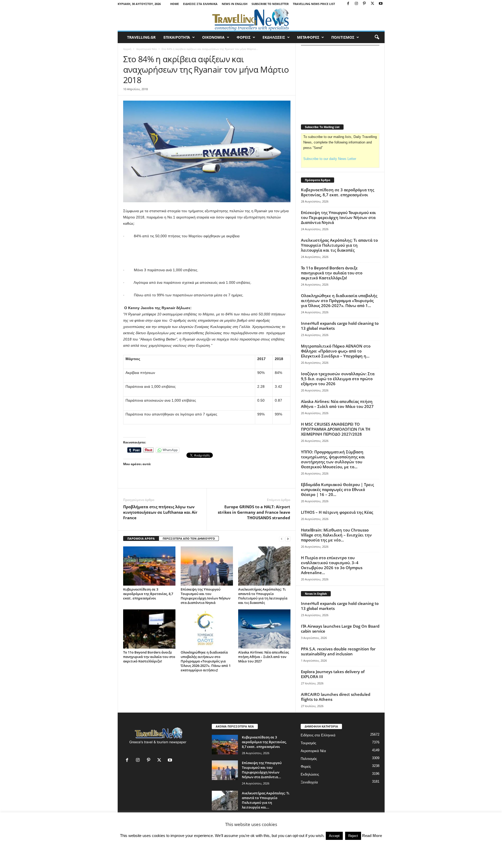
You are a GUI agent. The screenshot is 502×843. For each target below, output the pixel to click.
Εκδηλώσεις (310, 774)
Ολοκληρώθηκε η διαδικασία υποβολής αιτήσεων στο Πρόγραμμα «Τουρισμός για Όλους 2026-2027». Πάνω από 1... (339, 300)
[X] (372, 4)
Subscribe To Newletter (270, 4)
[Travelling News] (251, 19)
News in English (234, 4)
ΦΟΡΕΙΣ (243, 37)
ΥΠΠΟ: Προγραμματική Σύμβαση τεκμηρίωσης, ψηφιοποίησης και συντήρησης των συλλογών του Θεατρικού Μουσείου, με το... (333, 459)
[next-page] (287, 538)
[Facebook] (348, 4)
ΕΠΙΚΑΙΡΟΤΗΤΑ (176, 37)
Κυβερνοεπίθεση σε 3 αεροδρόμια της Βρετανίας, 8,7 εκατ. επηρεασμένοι (148, 594)
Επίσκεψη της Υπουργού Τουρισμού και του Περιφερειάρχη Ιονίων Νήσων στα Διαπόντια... (262, 769)
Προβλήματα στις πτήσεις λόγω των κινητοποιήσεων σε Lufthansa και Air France (160, 512)
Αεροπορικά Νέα (146, 49)
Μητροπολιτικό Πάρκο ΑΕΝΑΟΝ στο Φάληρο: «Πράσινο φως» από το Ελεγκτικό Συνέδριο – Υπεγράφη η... (335, 351)
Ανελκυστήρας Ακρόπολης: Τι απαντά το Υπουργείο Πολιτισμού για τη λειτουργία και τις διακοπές (262, 596)
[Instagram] (356, 4)
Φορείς (306, 767)
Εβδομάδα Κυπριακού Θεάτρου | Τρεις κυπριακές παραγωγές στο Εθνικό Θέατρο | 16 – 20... (337, 489)
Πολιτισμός (309, 759)
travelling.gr (141, 37)
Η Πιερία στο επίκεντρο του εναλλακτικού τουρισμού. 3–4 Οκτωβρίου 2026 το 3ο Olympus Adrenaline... (331, 565)
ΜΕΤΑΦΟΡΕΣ (308, 37)
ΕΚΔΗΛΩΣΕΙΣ (274, 37)
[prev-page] (281, 538)
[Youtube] (381, 4)
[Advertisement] (207, 253)
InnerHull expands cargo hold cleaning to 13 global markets (340, 326)
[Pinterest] (364, 4)
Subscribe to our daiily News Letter (329, 159)
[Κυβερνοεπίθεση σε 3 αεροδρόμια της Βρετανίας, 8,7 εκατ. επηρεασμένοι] (149, 566)
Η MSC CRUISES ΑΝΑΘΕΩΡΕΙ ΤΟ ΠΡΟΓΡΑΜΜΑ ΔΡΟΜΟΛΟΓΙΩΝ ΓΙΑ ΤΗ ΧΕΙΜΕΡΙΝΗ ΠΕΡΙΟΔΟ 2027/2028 (335, 429)
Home (174, 4)
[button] (377, 37)
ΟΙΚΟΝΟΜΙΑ (213, 37)
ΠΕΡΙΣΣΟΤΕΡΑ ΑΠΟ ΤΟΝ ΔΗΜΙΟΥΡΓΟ (189, 538)
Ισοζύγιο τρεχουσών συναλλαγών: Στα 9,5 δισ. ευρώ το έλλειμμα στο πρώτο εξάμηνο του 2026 (337, 378)
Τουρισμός (308, 743)
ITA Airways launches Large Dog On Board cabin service (340, 628)
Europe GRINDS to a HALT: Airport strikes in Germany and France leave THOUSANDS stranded (254, 512)
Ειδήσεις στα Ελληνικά (200, 4)
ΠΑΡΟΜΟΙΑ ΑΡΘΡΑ (141, 538)
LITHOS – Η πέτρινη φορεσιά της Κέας (337, 512)
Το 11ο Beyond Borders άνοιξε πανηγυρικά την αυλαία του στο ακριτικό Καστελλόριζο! (149, 656)
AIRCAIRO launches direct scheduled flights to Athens (335, 697)
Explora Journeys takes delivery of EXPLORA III (332, 674)
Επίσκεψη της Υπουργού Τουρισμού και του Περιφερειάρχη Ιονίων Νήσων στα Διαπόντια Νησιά (205, 596)
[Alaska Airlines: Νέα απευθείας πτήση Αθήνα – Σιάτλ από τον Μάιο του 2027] (264, 629)
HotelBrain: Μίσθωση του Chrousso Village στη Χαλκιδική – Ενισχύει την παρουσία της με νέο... (336, 534)
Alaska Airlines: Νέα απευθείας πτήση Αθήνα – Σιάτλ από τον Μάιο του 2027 (263, 656)
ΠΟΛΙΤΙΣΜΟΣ (342, 37)
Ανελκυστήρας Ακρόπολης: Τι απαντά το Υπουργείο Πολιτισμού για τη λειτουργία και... (265, 800)
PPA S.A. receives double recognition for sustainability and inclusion (338, 651)
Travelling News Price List (314, 4)
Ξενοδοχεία (309, 782)
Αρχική (127, 49)
